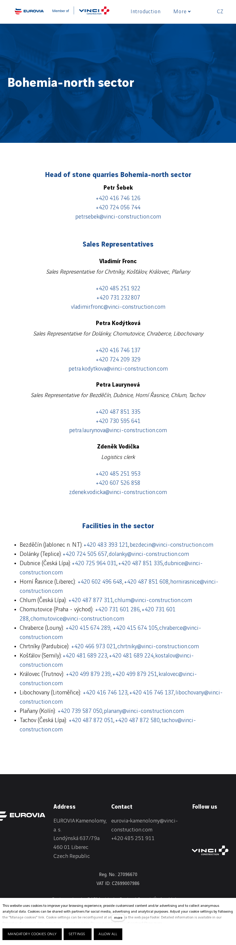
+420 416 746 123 (105, 693)
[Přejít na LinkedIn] (194, 822)
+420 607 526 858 (118, 483)
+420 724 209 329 (118, 360)
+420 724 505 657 (84, 554)
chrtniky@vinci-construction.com (158, 647)
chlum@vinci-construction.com (153, 600)
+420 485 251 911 (133, 838)
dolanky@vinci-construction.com (149, 554)
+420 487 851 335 (118, 412)
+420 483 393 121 (105, 545)
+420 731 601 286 (117, 610)
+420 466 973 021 (93, 647)
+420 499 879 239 (88, 674)
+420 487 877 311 (90, 600)
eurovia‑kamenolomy (135, 821)
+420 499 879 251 (134, 674)
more (118, 918)
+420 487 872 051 (91, 721)
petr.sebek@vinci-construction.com (118, 217)
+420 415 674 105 (135, 628)
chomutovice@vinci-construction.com (77, 619)
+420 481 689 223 (84, 656)
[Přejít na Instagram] (224, 822)
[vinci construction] (210, 850)
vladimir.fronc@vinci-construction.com (118, 307)
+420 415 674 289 (87, 628)
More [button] (179, 11)
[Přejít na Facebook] (209, 822)
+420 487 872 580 (137, 721)
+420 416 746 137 (118, 351)
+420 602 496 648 (99, 582)
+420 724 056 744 (118, 208)
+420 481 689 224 (131, 656)
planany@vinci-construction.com (144, 711)
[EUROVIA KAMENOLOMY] (29, 11)
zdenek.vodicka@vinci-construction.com (118, 492)
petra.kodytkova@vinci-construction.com (118, 369)
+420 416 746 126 (118, 198)
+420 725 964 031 (94, 564)
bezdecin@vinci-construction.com (171, 545)
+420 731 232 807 (118, 298)
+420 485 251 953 (118, 474)
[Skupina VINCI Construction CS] (80, 12)
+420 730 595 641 (118, 421)
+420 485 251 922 (118, 289)
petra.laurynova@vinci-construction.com (118, 431)
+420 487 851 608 (146, 582)
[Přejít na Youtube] (194, 833)
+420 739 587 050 (79, 711)
